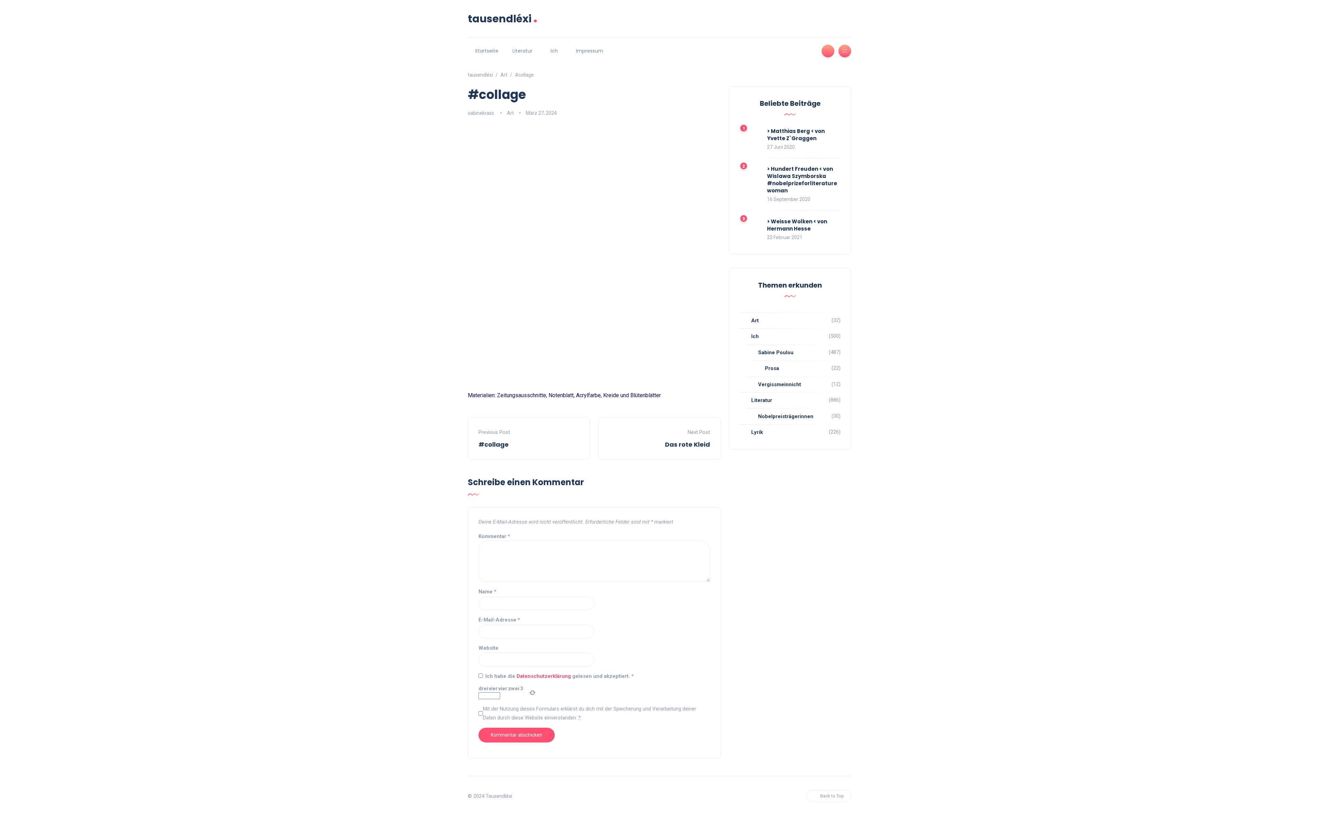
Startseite (486, 50)
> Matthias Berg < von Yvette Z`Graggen (796, 134)
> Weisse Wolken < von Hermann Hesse (797, 225)
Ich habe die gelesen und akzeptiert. (559, 676)
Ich (554, 50)
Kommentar (494, 536)
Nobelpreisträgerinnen (785, 416)
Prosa (772, 368)
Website (488, 648)
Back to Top (832, 795)
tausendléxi (503, 18)
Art (510, 113)
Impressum (589, 50)
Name (487, 592)
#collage (493, 444)
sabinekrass (481, 113)
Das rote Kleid (687, 444)
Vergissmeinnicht (779, 384)
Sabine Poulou (775, 352)
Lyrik (757, 432)
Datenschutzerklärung (544, 676)
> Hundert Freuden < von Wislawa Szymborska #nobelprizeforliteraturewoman (802, 179)
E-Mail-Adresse (499, 620)
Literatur (522, 50)
